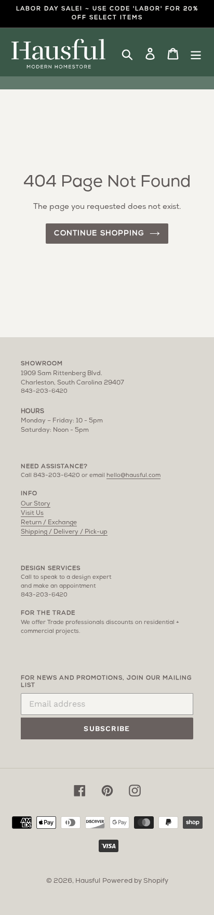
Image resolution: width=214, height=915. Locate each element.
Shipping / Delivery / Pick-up (64, 532)
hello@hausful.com (133, 476)
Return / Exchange (49, 523)
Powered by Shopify (135, 881)
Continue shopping (99, 233)
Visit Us (32, 513)
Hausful (87, 881)
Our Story (35, 504)
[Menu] (195, 54)
